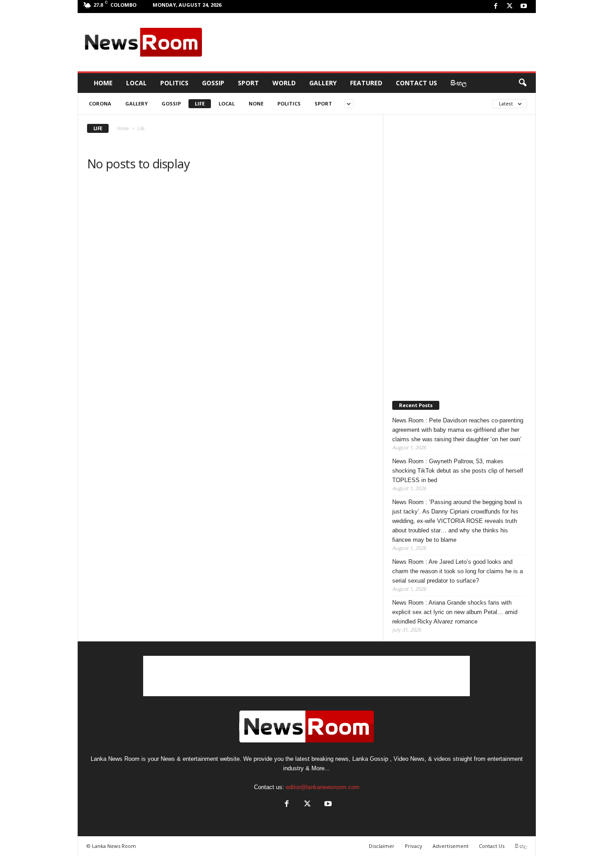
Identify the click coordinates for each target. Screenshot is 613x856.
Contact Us (416, 83)
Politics (174, 83)
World (284, 83)
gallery (136, 103)
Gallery (323, 83)
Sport (248, 83)
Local (136, 83)
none (256, 103)
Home (123, 128)
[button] (522, 83)
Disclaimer (381, 846)
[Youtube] (523, 6)
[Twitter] (509, 6)
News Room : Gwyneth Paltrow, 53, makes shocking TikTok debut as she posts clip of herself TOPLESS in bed (457, 470)
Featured (366, 83)
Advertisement (451, 846)
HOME (103, 83)
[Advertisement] (369, 42)
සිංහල (459, 83)
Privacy (413, 846)
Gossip (213, 83)
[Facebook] (495, 6)
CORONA (100, 103)
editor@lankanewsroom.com (322, 787)
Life (200, 103)
